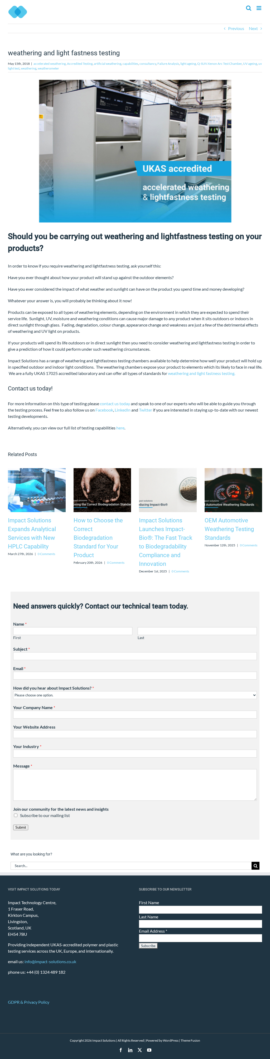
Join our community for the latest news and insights (61, 808)
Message (22, 765)
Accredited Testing (80, 64)
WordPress (171, 1040)
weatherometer (48, 68)
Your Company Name (34, 707)
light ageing (188, 64)
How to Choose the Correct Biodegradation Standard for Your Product (98, 537)
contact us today (115, 403)
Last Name (148, 916)
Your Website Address (34, 726)
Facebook (104, 409)
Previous (236, 28)
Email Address (153, 930)
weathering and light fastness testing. (201, 373)
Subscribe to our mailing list (45, 815)
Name (20, 623)
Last (141, 638)
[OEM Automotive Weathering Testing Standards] (233, 470)
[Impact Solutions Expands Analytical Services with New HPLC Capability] (37, 470)
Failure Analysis (168, 64)
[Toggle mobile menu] (259, 8)
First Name (149, 902)
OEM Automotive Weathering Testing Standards (229, 529)
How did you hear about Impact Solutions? (53, 687)
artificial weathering (107, 64)
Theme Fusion (190, 1040)
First (17, 638)
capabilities (130, 64)
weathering (28, 68)
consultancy (147, 64)
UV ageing (250, 64)
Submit (20, 827)
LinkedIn (123, 409)
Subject (21, 648)
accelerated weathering (49, 64)
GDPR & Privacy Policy (28, 1001)
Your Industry (27, 746)
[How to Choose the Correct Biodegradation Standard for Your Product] (102, 470)
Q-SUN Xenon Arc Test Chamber (219, 64)
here (120, 427)
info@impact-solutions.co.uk (50, 961)
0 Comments (46, 554)
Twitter (145, 409)
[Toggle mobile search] (248, 8)
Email (19, 668)
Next (253, 28)
